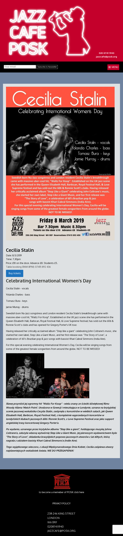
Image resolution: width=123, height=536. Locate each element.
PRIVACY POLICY (61, 503)
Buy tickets (15, 273)
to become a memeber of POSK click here (61, 492)
